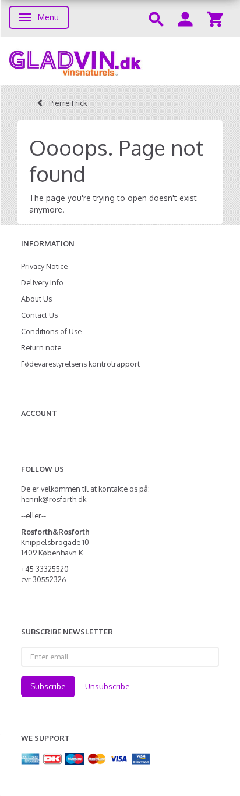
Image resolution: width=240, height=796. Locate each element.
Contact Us (39, 315)
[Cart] (215, 18)
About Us (36, 298)
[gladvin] (120, 61)
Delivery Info (42, 282)
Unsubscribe (107, 686)
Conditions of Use (51, 331)
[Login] (185, 18)
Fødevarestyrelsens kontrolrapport (80, 363)
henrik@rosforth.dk (53, 499)
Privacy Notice (44, 266)
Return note (41, 347)
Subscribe (48, 686)
